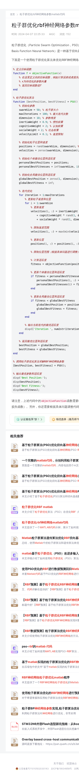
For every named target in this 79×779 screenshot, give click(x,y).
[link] (12, 14)
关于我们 (58, 763)
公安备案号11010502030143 (34, 768)
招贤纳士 (72, 763)
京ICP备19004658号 (61, 768)
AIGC (52, 34)
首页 (12, 14)
